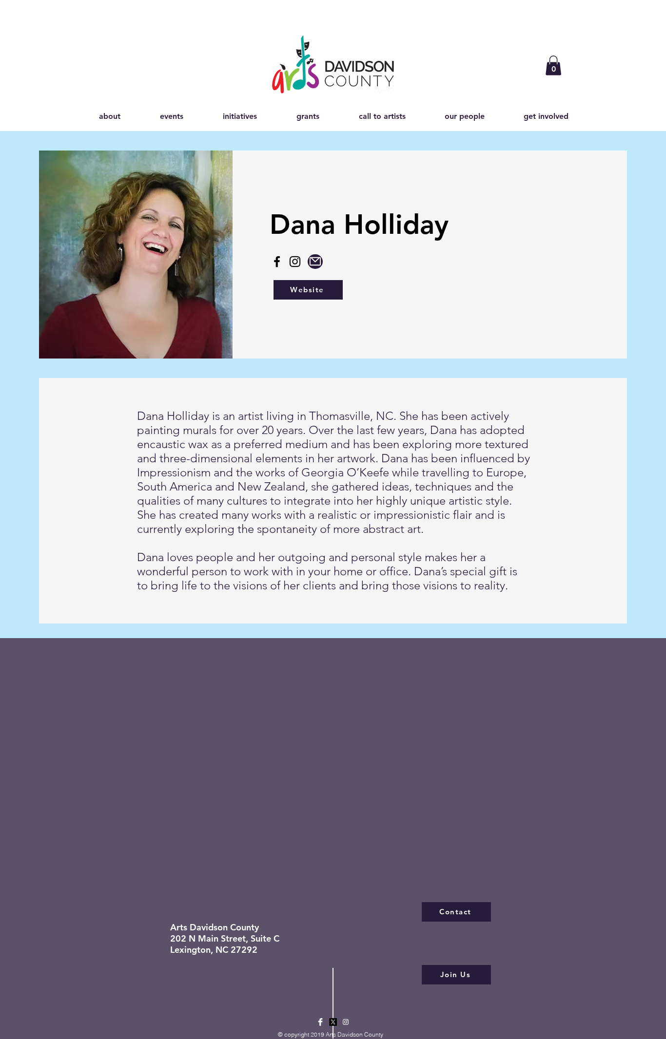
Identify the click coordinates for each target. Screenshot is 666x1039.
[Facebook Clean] (320, 1022)
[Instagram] (295, 261)
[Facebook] (277, 261)
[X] (333, 1022)
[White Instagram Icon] (346, 1022)
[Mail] (315, 261)
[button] (553, 66)
